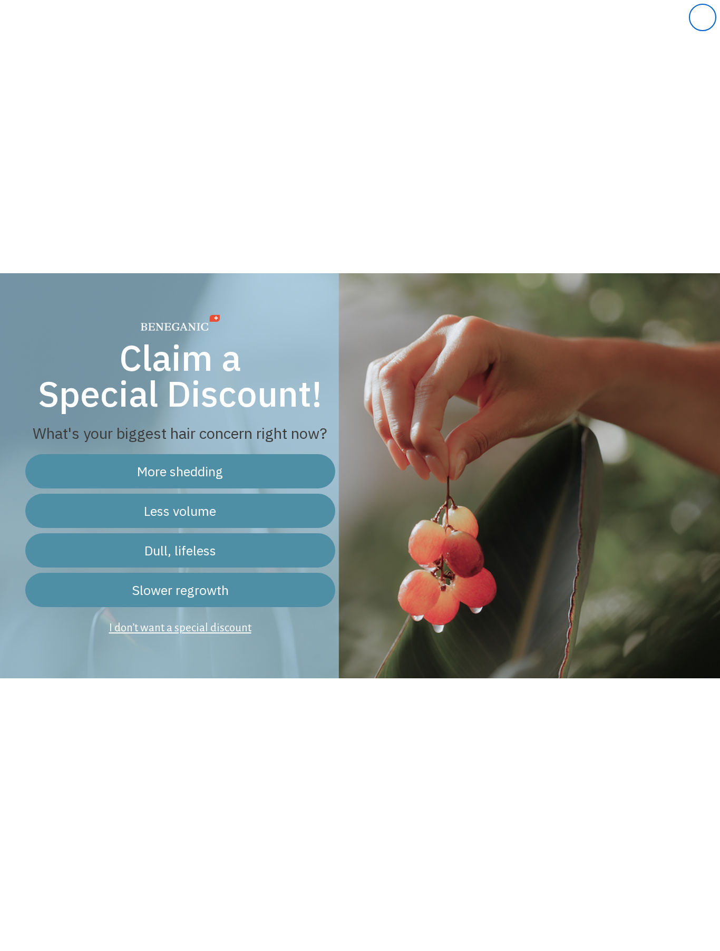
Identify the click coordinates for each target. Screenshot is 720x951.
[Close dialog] (702, 17)
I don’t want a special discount (180, 628)
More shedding (180, 471)
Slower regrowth (180, 590)
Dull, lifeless (180, 550)
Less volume (180, 511)
